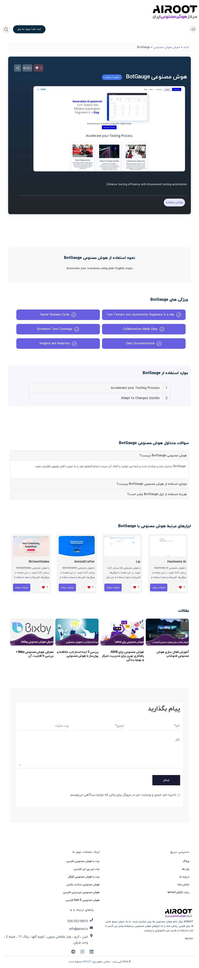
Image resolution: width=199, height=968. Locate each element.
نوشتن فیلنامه (174, 202)
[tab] (99, 455)
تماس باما (183, 884)
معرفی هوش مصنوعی (167, 47)
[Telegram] (73, 952)
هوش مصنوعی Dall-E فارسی (83, 900)
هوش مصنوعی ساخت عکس (83, 884)
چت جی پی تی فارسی (87, 869)
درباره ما (184, 877)
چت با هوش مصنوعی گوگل (84, 877)
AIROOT (87, 961)
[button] (192, 29)
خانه (186, 47)
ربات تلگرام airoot (178, 892)
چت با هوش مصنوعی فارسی (83, 861)
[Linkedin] (91, 952)
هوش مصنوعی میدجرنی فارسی (81, 892)
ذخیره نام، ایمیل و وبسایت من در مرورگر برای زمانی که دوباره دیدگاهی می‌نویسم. (123, 795)
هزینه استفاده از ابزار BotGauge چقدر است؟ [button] (157, 494)
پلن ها (185, 869)
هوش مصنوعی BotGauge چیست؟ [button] (163, 455)
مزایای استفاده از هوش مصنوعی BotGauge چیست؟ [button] (152, 484)
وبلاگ (186, 861)
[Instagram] (82, 952)
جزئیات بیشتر (158, 587)
